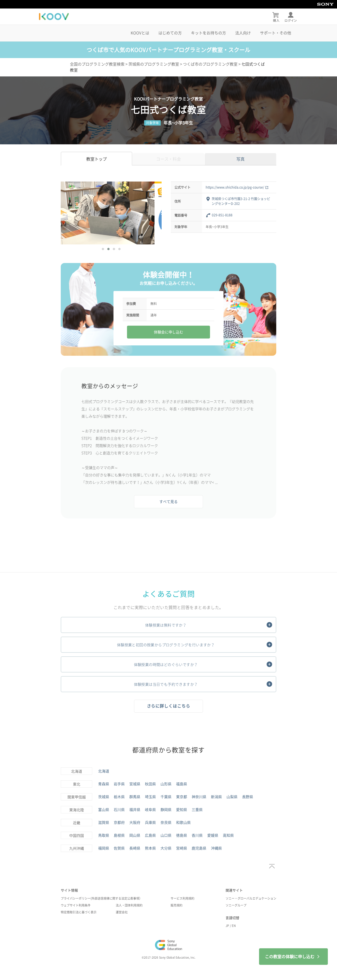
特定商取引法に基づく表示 (79, 912)
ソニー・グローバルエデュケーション (251, 898)
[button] (103, 249)
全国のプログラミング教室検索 (97, 64)
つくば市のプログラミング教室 (210, 64)
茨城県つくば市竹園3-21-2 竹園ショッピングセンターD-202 (241, 201)
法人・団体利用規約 (129, 905)
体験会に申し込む (168, 332)
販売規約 (176, 905)
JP (227, 925)
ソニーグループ (236, 905)
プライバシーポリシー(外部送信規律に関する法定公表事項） (101, 898)
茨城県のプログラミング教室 (153, 64)
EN (234, 925)
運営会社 (122, 912)
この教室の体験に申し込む (290, 956)
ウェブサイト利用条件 (76, 905)
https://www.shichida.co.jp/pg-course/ (235, 187)
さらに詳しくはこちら (168, 706)
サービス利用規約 (182, 898)
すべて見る (168, 502)
